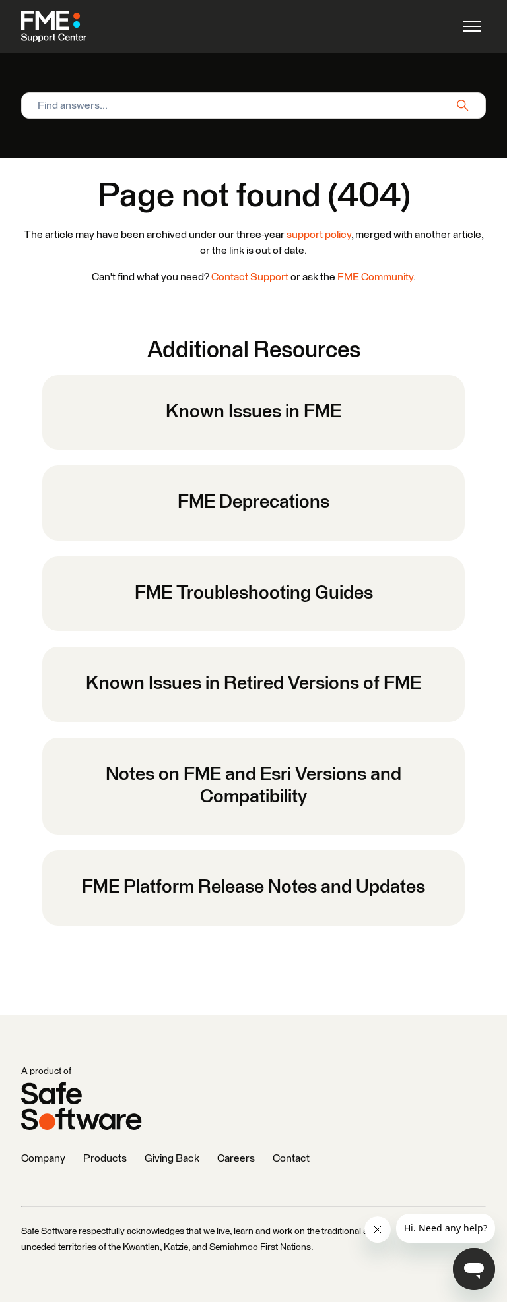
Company (43, 1158)
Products (105, 1158)
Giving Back (172, 1158)
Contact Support (249, 277)
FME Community (375, 277)
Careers (236, 1158)
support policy (319, 234)
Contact (291, 1158)
